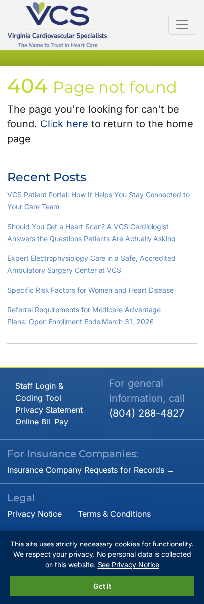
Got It (102, 586)
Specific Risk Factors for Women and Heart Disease (90, 290)
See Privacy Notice (128, 564)
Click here (64, 124)
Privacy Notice (34, 514)
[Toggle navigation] (182, 25)
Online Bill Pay (41, 421)
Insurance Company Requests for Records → (91, 470)
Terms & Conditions (114, 514)
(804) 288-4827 (146, 413)
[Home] (57, 25)
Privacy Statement (49, 410)
